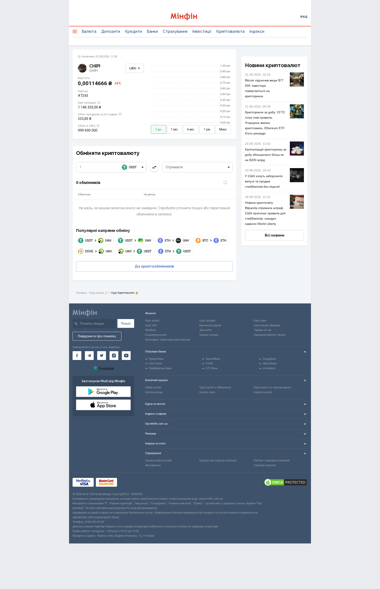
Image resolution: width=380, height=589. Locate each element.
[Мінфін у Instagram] (114, 355)
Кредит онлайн (208, 334)
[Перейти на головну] (190, 16)
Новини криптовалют (272, 65)
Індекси (256, 31)
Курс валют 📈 (99, 292)
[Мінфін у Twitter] (101, 355)
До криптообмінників (154, 266)
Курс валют (152, 320)
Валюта (89, 31)
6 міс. (191, 129)
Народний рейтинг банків (269, 334)
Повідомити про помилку (97, 336)
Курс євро (260, 320)
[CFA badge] (129, 482)
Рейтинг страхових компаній (271, 460)
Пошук (126, 323)
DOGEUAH (98, 251)
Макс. (223, 129)
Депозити (110, 31)
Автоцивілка (153, 465)
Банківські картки (210, 325)
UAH (132, 68)
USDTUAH (98, 240)
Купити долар (153, 392)
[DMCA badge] (285, 482)
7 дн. (158, 129)
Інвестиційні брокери (267, 325)
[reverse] (154, 167)
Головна (81, 292)
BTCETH (214, 240)
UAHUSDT (138, 251)
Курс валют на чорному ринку (272, 387)
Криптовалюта (230, 31)
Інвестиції (201, 31)
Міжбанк (150, 330)
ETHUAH (177, 240)
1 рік (207, 129)
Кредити (133, 31)
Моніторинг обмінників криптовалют (167, 339)
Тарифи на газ (262, 330)
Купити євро (207, 392)
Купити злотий (263, 392)
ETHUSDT (178, 251)
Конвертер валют (156, 334)
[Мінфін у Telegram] (89, 355)
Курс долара (207, 320)
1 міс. (174, 129)
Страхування (175, 31)
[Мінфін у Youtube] (126, 355)
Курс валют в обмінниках (215, 387)
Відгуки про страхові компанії (218, 460)
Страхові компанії (265, 465)
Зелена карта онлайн (158, 460)
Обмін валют (153, 387)
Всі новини (274, 235)
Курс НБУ (151, 325)
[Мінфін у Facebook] (77, 355)
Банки (152, 31)
